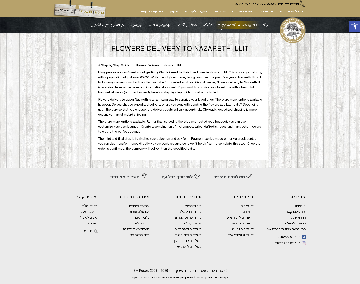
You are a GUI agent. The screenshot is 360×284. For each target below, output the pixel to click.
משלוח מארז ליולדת (136, 229)
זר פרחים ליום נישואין (240, 217)
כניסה (99, 13)
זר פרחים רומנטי (243, 223)
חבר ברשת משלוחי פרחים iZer (286, 229)
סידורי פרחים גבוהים (188, 217)
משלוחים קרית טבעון (187, 241)
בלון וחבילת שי (139, 235)
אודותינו (219, 12)
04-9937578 (243, 4)
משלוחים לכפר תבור (188, 229)
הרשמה (86, 12)
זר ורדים (248, 212)
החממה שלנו (88, 212)
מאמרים (92, 223)
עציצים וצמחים (139, 206)
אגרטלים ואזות (139, 212)
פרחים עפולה (192, 223)
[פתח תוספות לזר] (150, 25)
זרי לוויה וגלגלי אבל (241, 235)
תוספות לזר (141, 223)
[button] (354, 26)
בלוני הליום (142, 217)
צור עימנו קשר (151, 12)
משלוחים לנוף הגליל (188, 235)
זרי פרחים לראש (243, 229)
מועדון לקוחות (196, 12)
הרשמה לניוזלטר (295, 223)
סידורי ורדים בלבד (189, 212)
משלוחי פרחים (291, 12)
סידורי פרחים (242, 12)
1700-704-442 (265, 4)
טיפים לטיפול (88, 217)
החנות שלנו (298, 217)
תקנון (174, 12)
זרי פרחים (266, 12)
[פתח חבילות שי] (179, 25)
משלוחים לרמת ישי (188, 247)
